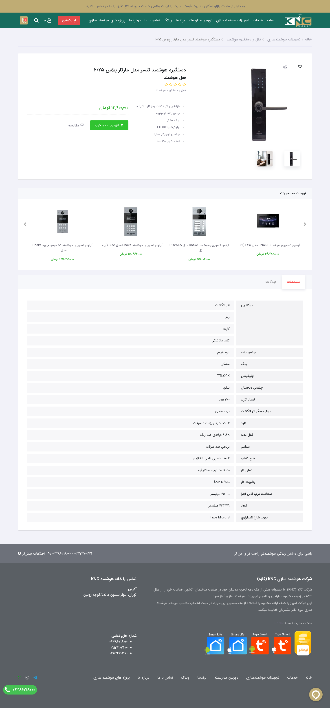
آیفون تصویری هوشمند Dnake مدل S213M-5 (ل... (199, 248)
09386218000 (118, 642)
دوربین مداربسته (201, 20)
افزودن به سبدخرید (107, 125)
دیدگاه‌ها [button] (271, 281)
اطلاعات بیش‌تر (33, 553)
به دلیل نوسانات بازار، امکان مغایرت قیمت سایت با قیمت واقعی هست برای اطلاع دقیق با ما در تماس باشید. (165, 6)
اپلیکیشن (69, 20)
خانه (270, 20)
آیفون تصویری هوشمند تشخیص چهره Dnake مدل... (62, 248)
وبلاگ (168, 20)
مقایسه (74, 125)
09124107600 (119, 647)
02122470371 (119, 653)
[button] (47, 20)
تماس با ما (152, 20)
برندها (180, 20)
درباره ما (135, 20)
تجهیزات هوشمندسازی (232, 20)
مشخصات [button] (293, 281)
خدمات (258, 20)
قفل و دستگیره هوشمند (171, 90)
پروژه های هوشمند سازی (107, 20)
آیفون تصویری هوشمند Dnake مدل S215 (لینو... (130, 245)
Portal (279, 623)
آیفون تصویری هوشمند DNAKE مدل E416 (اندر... (268, 245)
